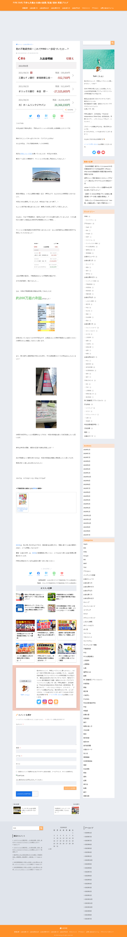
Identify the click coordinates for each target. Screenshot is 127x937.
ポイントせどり (91, 331)
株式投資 (89, 397)
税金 (88, 320)
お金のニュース (90, 256)
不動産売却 (51, 583)
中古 (88, 360)
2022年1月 (86, 512)
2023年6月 (86, 461)
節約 (88, 373)
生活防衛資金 (91, 370)
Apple (88, 227)
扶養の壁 (89, 347)
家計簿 (89, 304)
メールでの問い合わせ (55, 694)
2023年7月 (86, 457)
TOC (88, 387)
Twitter (38, 704)
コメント (20, 724)
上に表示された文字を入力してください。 (30, 780)
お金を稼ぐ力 (34, 8)
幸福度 (89, 421)
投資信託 (89, 290)
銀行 (88, 377)
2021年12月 (87, 515)
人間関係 (89, 390)
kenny (15, 844)
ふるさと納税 (91, 301)
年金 (88, 307)
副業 (88, 340)
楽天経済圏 (90, 367)
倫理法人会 (90, 250)
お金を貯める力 (44, 8)
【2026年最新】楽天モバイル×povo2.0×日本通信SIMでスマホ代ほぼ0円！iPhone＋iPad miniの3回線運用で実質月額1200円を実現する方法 (98, 170)
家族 (88, 267)
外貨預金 (89, 287)
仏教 (88, 417)
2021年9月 (86, 527)
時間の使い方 (91, 393)
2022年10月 (87, 477)
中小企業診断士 (71, 580)
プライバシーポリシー (107, 932)
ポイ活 (89, 334)
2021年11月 (87, 519)
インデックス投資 (92, 281)
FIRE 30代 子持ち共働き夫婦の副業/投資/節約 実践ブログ (40, 2)
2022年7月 (86, 488)
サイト (18, 764)
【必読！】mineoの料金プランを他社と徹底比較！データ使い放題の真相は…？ (98, 195)
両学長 (35, 488)
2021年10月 (87, 523)
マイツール (90, 240)
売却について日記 (26, 154)
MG (88, 384)
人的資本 (89, 337)
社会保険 (89, 317)
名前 (18, 748)
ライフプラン (91, 220)
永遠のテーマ (89, 436)
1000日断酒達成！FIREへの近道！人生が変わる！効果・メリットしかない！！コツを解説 (27, 863)
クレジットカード (92, 327)
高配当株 (89, 294)
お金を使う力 (66, 8)
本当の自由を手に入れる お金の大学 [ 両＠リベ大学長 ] (22, 509)
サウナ (89, 411)
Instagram (44, 704)
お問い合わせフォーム (107, 8)
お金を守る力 (76, 8)
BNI (88, 230)
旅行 (88, 270)
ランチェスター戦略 (93, 243)
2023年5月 (86, 465)
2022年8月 (86, 484)
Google (89, 233)
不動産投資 (61, 580)
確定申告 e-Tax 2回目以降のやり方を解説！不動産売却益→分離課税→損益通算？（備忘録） (27, 856)
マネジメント (86, 8)
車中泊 (89, 274)
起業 (88, 350)
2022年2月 (86, 508)
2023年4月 (86, 469)
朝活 (86, 432)
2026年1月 (86, 449)
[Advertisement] (63, 26)
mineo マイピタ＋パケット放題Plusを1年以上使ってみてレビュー (98, 189)
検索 (112, 43)
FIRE (87, 216)
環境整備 (89, 253)
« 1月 (49, 849)
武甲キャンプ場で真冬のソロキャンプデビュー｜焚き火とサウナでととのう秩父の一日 (98, 180)
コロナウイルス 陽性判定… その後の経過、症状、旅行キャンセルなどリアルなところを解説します (27, 841)
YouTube (50, 704)
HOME (64, 928)
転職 (88, 353)
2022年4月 (86, 500)
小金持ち (89, 344)
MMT (88, 237)
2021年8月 (86, 531)
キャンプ (89, 264)
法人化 (89, 310)
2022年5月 (86, 496)
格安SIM (89, 364)
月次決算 (88, 428)
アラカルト (95, 8)
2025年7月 (86, 453)
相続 (88, 314)
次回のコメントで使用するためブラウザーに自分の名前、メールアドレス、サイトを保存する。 (46, 771)
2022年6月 (86, 492)
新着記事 (25, 8)
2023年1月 (86, 473)
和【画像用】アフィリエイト (94, 400)
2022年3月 (86, 504)
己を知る (88, 404)
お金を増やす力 (55, 8)
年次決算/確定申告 (91, 424)
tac (44, 583)
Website (56, 704)
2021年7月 (86, 535)
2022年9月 (86, 480)
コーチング (90, 408)
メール (19, 756)
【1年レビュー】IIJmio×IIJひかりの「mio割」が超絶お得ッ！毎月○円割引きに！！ (98, 202)
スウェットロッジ (92, 414)
